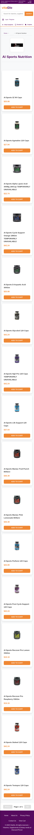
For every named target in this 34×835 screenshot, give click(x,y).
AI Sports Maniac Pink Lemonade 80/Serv (13, 516)
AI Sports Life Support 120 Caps (15, 424)
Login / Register (9, 19)
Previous (7, 806)
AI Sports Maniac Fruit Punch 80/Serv (16, 470)
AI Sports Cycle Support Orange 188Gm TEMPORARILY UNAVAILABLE (14, 237)
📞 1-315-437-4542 (30, 2)
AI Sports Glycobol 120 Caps (16, 331)
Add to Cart (17, 107)
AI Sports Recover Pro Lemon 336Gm (17, 651)
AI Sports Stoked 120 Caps (15, 742)
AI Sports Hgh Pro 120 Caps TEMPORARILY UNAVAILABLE (16, 377)
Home (5, 33)
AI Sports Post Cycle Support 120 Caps (16, 605)
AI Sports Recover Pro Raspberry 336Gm (13, 697)
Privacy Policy (25, 815)
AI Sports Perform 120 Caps (16, 561)
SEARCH (29, 14)
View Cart (22, 821)
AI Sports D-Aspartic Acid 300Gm (15, 286)
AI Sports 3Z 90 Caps (13, 97)
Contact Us (12, 821)
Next (27, 806)
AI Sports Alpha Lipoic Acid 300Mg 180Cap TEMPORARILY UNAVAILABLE (17, 187)
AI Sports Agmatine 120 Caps (16, 141)
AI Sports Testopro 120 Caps (16, 785)
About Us (14, 815)
